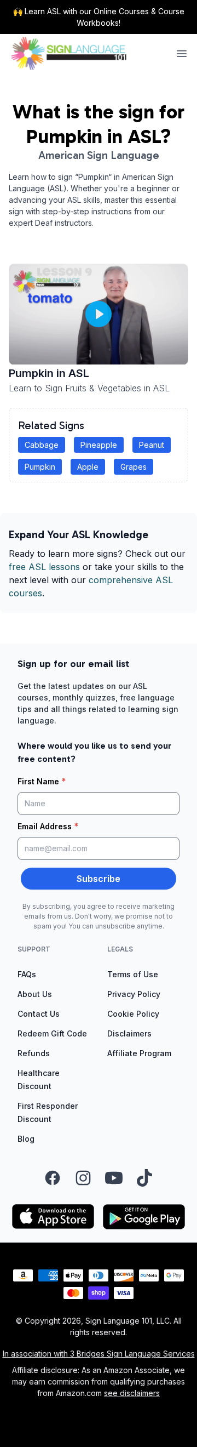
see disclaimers (132, 1393)
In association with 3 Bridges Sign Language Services (99, 1353)
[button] (98, 314)
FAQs (27, 974)
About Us (35, 994)
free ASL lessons (44, 566)
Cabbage (42, 444)
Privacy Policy (133, 994)
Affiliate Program (139, 1053)
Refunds (34, 1053)
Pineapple (98, 444)
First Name (42, 781)
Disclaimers (129, 1033)
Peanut (151, 444)
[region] (98, 314)
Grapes (133, 466)
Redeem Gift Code (52, 1033)
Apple (88, 466)
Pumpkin (40, 466)
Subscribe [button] (98, 878)
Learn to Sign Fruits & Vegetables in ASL (89, 388)
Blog (26, 1138)
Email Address (48, 826)
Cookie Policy (133, 1013)
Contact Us (39, 1013)
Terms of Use (132, 974)
